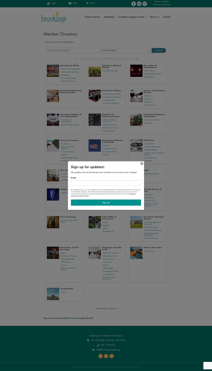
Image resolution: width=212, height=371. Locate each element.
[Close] (141, 163)
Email (73, 178)
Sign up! (106, 202)
